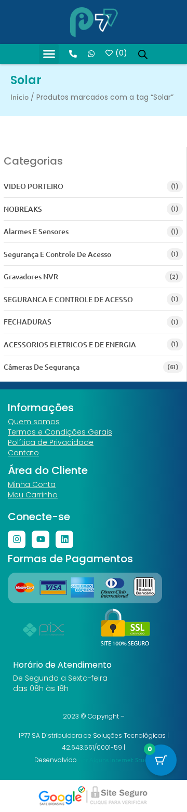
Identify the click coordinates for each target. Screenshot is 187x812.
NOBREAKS (23, 209)
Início (19, 96)
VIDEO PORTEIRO (33, 186)
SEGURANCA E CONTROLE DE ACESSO (68, 299)
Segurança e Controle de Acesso (57, 254)
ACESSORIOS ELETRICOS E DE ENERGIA (70, 344)
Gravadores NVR (31, 276)
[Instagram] (16, 539)
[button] (49, 54)
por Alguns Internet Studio (115, 759)
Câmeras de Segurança (41, 367)
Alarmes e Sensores (36, 231)
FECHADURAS (27, 322)
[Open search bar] (143, 54)
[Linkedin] (64, 539)
